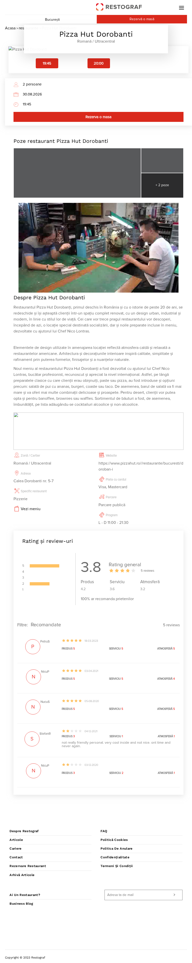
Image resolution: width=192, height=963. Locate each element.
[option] (47, 63)
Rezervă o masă (142, 19)
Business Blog (21, 903)
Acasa (10, 28)
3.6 (112, 589)
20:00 (99, 63)
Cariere (16, 848)
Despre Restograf (24, 831)
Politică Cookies (114, 840)
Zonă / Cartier (30, 455)
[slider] (122, 570)
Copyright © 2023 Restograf (25, 957)
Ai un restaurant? (25, 895)
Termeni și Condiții (116, 866)
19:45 (47, 63)
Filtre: (22, 625)
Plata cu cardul (116, 479)
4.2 (83, 589)
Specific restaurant (34, 491)
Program (112, 515)
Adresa (26, 473)
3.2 (142, 589)
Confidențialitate (115, 857)
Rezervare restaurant (28, 866)
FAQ (103, 831)
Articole (16, 840)
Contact (16, 857)
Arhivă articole (22, 875)
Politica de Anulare (116, 848)
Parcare (111, 497)
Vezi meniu (30, 509)
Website (111, 455)
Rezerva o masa (99, 117)
